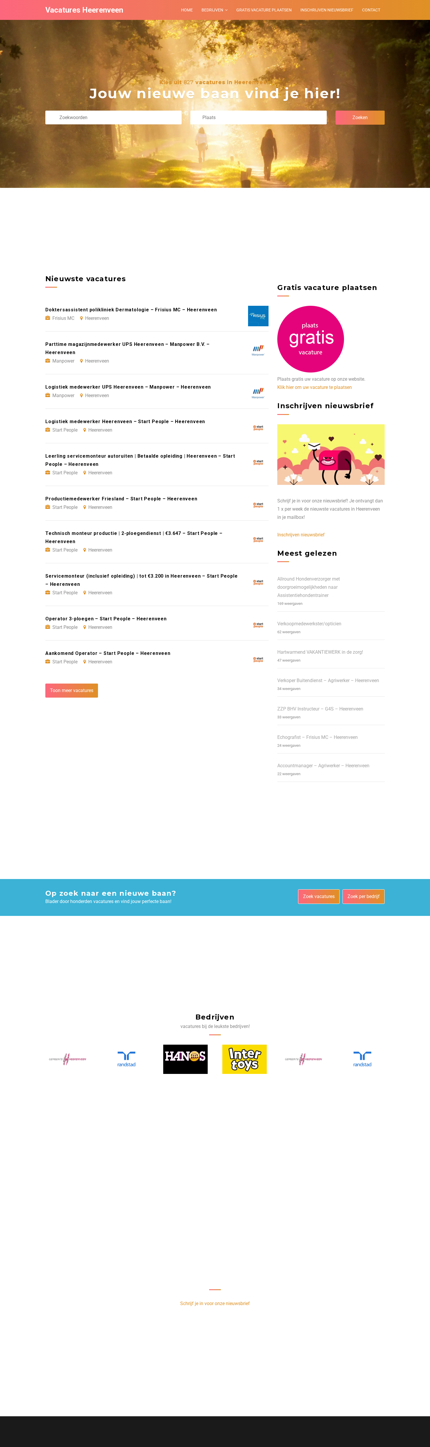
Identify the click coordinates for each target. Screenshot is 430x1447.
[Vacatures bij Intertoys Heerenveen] (186, 1059)
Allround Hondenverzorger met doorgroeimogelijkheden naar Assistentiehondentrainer (308, 587)
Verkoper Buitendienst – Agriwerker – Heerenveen (328, 680)
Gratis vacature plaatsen (264, 10)
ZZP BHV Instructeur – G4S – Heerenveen (320, 709)
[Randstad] (68, 1059)
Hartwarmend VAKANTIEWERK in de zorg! (320, 652)
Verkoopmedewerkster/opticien (309, 623)
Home (187, 10)
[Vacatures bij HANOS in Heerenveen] (126, 1059)
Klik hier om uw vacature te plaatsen (314, 387)
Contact (371, 10)
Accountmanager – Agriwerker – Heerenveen (323, 765)
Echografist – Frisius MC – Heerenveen (317, 737)
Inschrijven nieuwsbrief (326, 10)
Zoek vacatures (319, 896)
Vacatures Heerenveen (84, 10)
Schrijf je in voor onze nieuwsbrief (215, 1303)
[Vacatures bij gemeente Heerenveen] (245, 1059)
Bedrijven (212, 10)
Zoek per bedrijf (364, 896)
